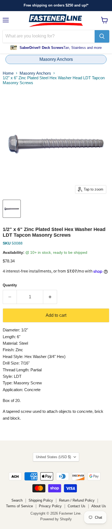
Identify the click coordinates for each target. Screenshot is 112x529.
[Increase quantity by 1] (50, 297)
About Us (98, 506)
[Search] (102, 36)
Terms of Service (19, 506)
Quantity (10, 285)
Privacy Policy (50, 506)
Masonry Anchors (56, 59)
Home (8, 73)
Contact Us (76, 506)
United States (53, 457)
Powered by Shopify (56, 519)
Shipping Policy (41, 500)
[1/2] (11, 208)
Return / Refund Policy (77, 500)
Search (17, 500)
